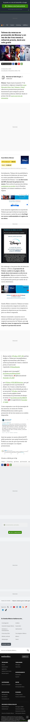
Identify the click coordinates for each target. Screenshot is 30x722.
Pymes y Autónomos (20, 696)
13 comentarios (7, 64)
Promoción (24, 461)
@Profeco (14, 356)
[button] (14, 77)
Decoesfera (4, 696)
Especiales (18, 626)
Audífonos (25, 25)
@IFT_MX (21, 356)
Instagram (17, 607)
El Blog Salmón (19, 694)
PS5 (7, 25)
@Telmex (8, 382)
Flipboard (19, 64)
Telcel (16, 639)
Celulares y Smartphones (5, 629)
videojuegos (5, 639)
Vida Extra (17, 667)
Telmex (17, 461)
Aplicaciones (18, 629)
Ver (16, 532)
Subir (24, 656)
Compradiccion (5, 699)
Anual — (6, 165)
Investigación (5, 623)
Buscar (28, 650)
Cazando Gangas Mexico (8, 626)
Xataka (3, 664)
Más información (24, 720)
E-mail (22, 64)
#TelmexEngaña (15, 367)
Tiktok (6, 610)
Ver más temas (6, 644)
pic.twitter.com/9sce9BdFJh (19, 398)
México (17, 636)
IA (3, 25)
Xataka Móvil (5, 667)
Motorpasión (18, 684)
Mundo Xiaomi (5, 673)
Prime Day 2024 (6, 633)
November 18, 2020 (8, 378)
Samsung (18, 25)
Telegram (20, 607)
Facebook (13, 64)
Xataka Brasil (5, 709)
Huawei (12, 25)
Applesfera (4, 669)
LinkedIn (3, 610)
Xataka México (5, 706)
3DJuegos (17, 664)
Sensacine (18, 674)
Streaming (9, 461)
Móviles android (6, 636)
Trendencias (5, 694)
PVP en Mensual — (8, 161)
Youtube (14, 607)
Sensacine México (19, 709)
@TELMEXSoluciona (17, 382)
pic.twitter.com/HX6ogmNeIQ (11, 373)
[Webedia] (6, 658)
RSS (23, 607)
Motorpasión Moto (19, 686)
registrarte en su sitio (8, 186)
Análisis (17, 623)
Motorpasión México (20, 713)
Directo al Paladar (6, 684)
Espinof (17, 676)
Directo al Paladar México (8, 713)
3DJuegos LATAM (19, 706)
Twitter (16, 64)
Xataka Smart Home (6, 671)
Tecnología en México (20, 633)
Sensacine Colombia (20, 711)
